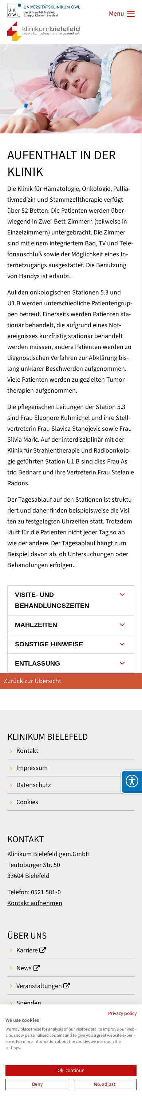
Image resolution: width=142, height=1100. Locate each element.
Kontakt (27, 750)
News (24, 968)
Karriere (27, 950)
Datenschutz (33, 785)
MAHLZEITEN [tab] (36, 625)
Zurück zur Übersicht (32, 681)
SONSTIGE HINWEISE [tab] (49, 644)
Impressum (32, 767)
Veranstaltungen (39, 986)
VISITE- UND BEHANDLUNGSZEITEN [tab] (52, 600)
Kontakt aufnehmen (34, 903)
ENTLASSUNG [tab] (37, 663)
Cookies (27, 802)
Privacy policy (122, 1013)
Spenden (28, 1003)
